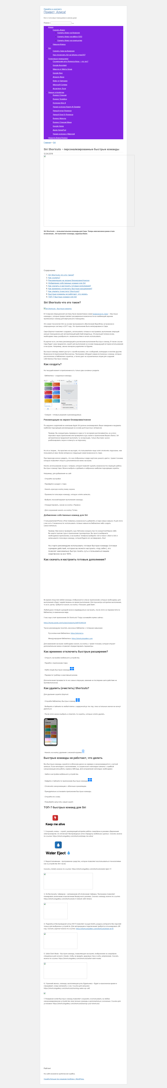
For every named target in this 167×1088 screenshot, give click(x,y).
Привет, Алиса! (55, 12)
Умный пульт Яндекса (62, 111)
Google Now (58, 73)
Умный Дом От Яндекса (63, 115)
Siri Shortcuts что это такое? (61, 275)
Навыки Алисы (59, 44)
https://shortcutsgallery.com (82, 638)
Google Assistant (60, 65)
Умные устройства (56, 92)
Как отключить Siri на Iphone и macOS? (69, 55)
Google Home (58, 126)
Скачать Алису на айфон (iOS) (69, 37)
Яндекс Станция (59, 95)
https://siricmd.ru (77, 633)
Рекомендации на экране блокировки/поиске (68, 280)
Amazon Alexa (58, 77)
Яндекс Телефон (60, 99)
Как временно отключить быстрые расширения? (70, 288)
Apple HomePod (59, 130)
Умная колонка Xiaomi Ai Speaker (67, 107)
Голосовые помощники (58, 59)
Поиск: (47, 23)
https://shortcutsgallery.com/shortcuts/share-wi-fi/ (94, 929)
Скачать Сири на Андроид (64, 51)
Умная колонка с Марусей (64, 134)
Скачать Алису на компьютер (69, 40)
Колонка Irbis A (59, 103)
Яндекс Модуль (59, 118)
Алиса (50, 27)
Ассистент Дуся (59, 89)
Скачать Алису (59, 30)
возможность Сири (100, 314)
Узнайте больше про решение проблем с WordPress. (64, 1079)
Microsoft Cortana (60, 85)
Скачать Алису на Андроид (68, 33)
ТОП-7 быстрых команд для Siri (62, 297)
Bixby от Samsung (60, 81)
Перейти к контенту (53, 9)
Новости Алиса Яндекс (58, 138)
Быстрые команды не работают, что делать (68, 294)
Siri (49, 48)
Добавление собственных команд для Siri (67, 283)
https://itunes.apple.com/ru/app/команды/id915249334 (65, 623)
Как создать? (54, 278)
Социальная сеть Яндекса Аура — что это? (70, 61)
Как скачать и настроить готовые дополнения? (69, 286)
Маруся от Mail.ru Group (62, 69)
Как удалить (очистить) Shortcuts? (63, 291)
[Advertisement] (83, 253)
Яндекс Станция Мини (62, 122)
